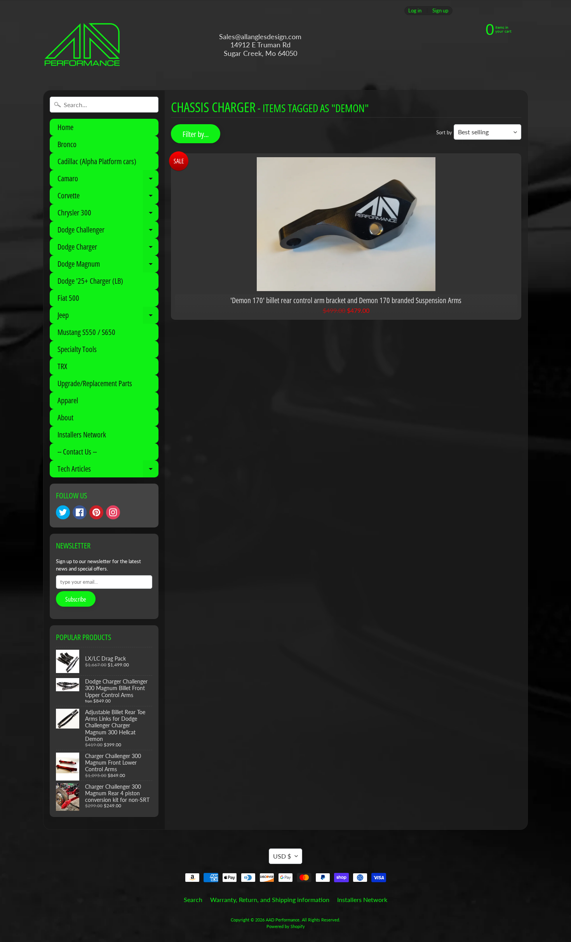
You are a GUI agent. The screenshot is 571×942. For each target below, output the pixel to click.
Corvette (107, 197)
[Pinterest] (96, 512)
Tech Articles (107, 470)
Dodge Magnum (107, 265)
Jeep (107, 317)
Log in (414, 10)
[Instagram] (113, 512)
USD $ (282, 856)
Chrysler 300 (107, 214)
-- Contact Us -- (77, 451)
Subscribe (75, 599)
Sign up (440, 10)
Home (65, 127)
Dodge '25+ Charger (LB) (90, 281)
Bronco (67, 144)
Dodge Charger (107, 248)
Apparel (67, 400)
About (65, 417)
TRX (62, 366)
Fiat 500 (68, 298)
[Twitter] (63, 512)
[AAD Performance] (82, 45)
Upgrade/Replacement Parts (94, 383)
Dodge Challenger (107, 231)
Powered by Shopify (285, 926)
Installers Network (81, 434)
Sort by (444, 132)
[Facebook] (80, 512)
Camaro (107, 180)
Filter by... (196, 134)
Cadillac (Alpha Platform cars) (96, 161)
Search (193, 899)
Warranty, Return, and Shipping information (269, 899)
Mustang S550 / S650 (86, 332)
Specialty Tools (77, 349)
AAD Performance (282, 919)
